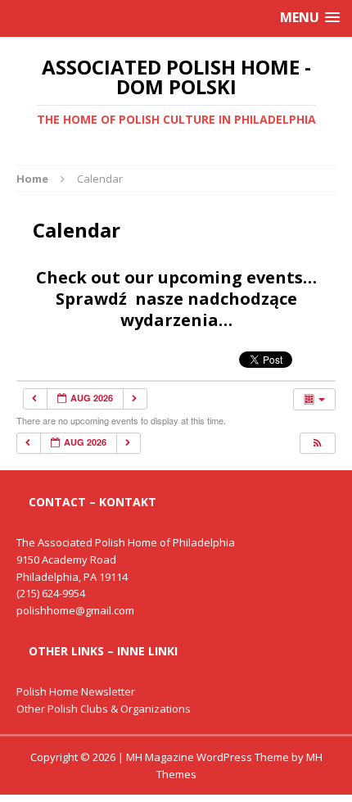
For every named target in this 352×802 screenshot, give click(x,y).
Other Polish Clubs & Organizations (103, 708)
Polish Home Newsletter (75, 691)
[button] (316, 443)
